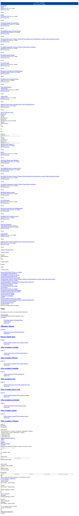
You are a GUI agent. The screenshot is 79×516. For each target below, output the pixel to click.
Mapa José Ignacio (31, 47)
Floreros (57, 39)
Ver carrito (3, 495)
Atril (33, 104)
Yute (10, 31)
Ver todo (3, 272)
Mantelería (16, 23)
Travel (7, 104)
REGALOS (3, 64)
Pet (20, 31)
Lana (12, 31)
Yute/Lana (16, 31)
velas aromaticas (7, 87)
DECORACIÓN (5, 32)
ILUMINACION (5, 72)
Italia (8, 63)
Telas (12, 23)
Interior (9, 55)
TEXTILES (3, 16)
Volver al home (4, 314)
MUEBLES (3, 48)
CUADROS (4, 40)
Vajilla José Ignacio (50, 39)
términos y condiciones (10, 478)
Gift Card (9, 71)
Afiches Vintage (22, 47)
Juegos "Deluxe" (13, 39)
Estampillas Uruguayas (12, 47)
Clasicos (11, 104)
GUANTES (4, 56)
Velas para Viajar (9, 112)
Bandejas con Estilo (41, 39)
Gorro (13, 71)
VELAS (3, 105)
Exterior (13, 55)
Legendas (15, 104)
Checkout (3, 502)
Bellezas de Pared (31, 39)
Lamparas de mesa (13, 79)
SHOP (2, 7)
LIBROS (3, 97)
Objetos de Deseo (22, 39)
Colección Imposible (27, 104)
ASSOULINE (4, 88)
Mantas (9, 23)
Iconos (20, 104)
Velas (2, 80)
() (5, 113)
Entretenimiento (19, 71)
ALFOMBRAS (4, 24)
